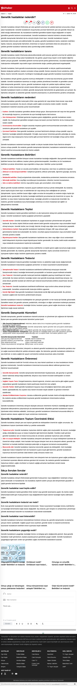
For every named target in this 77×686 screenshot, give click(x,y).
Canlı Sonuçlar (36, 657)
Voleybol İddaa (21, 666)
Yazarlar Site (66, 657)
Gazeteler (50, 654)
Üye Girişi (4, 654)
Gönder (7, 623)
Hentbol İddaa (20, 660)
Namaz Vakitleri (52, 663)
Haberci (3, 13)
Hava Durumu (51, 657)
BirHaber (10, 639)
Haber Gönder (51, 660)
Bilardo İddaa (20, 663)
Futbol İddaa (20, 654)
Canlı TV (34, 660)
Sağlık (10, 13)
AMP (64, 666)
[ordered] (28, 624)
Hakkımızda (4, 663)
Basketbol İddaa (21, 657)
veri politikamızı (55, 684)
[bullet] (31, 624)
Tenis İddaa (66, 660)
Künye (3, 660)
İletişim (3, 666)
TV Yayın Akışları (52, 666)
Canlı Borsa (35, 654)
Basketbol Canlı (67, 663)
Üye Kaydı (4, 657)
